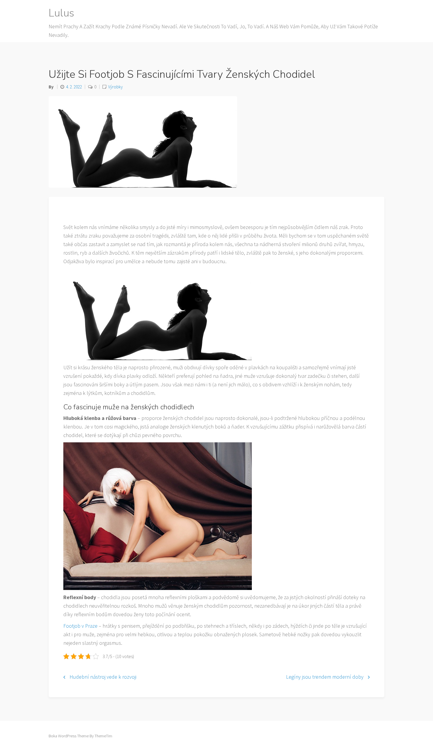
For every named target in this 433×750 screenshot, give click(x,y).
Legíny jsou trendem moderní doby (324, 676)
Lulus (61, 13)
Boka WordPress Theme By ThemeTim (80, 736)
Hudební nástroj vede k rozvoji (103, 676)
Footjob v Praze (80, 625)
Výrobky (115, 87)
